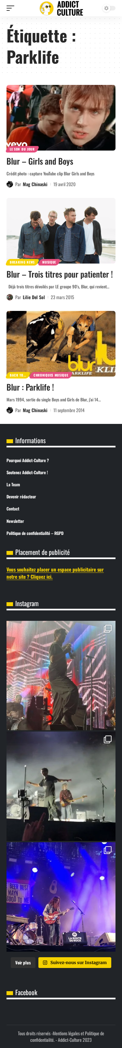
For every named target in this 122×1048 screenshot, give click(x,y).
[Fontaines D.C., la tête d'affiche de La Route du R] (61, 786)
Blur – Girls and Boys (40, 161)
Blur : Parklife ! (30, 387)
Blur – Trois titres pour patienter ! (60, 274)
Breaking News (22, 262)
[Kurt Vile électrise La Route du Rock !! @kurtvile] (61, 897)
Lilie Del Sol (34, 297)
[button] (12, 8)
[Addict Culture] (61, 8)
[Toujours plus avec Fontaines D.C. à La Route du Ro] (61, 675)
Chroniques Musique (51, 375)
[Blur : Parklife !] (61, 344)
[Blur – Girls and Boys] (61, 118)
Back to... (18, 375)
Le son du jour (22, 149)
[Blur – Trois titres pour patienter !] (61, 231)
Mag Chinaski (35, 184)
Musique (49, 262)
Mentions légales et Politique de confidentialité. (67, 1036)
